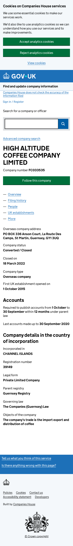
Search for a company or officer (25, 111)
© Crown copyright (36, 536)
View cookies (37, 63)
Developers (42, 497)
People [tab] (12, 206)
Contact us (36, 492)
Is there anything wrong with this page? (29, 465)
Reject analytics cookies (36, 53)
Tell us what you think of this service (26, 458)
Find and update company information (30, 86)
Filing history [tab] (17, 200)
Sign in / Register (13, 102)
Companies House (24, 504)
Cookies (21, 492)
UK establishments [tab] (21, 213)
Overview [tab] (14, 194)
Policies (7, 492)
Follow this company (36, 180)
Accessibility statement (17, 497)
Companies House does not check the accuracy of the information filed (36, 93)
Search (63, 124)
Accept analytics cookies (36, 42)
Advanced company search (21, 139)
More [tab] (11, 219)
